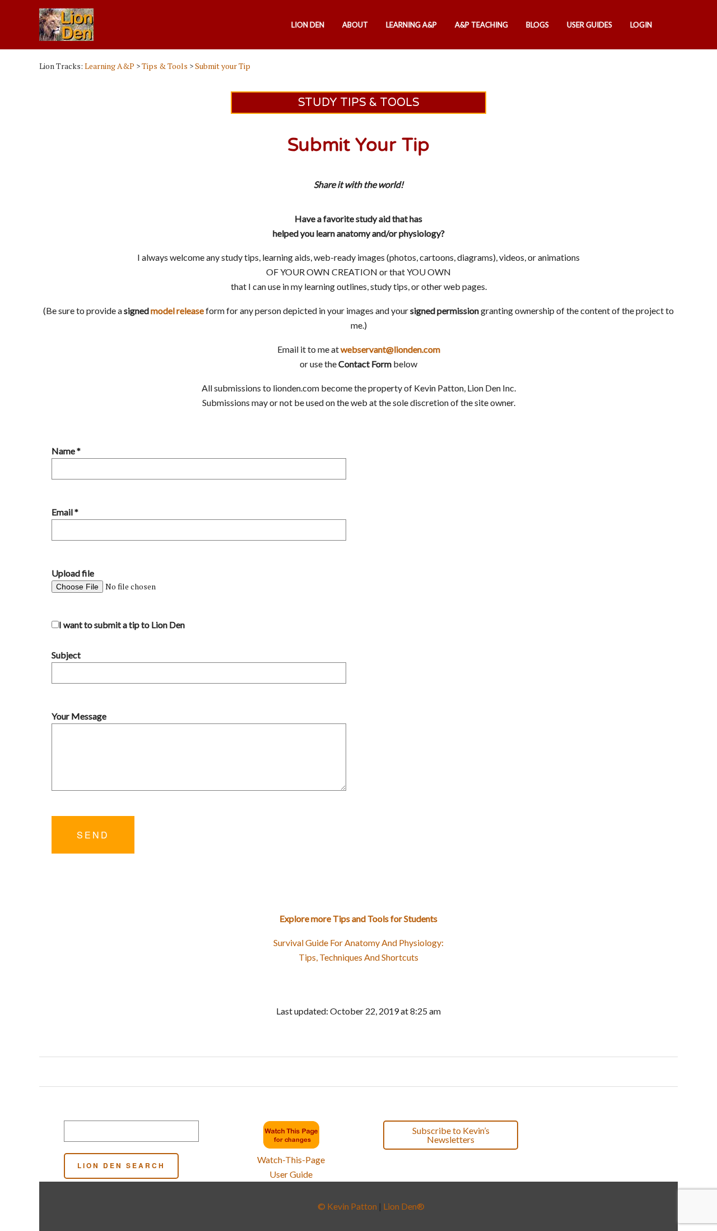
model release (177, 310)
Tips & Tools (165, 66)
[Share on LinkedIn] (373, 1071)
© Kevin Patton (347, 1206)
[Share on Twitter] (352, 1071)
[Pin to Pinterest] (363, 1071)
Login (641, 24)
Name (66, 450)
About (355, 24)
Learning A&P (411, 24)
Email (65, 511)
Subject (66, 654)
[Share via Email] (384, 1071)
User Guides (589, 24)
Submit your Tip (222, 66)
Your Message (79, 716)
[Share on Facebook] (341, 1071)
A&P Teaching (481, 24)
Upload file (73, 573)
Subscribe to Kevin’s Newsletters (451, 1135)
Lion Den (307, 24)
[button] (576, 1136)
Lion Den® (404, 1206)
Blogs (537, 24)
